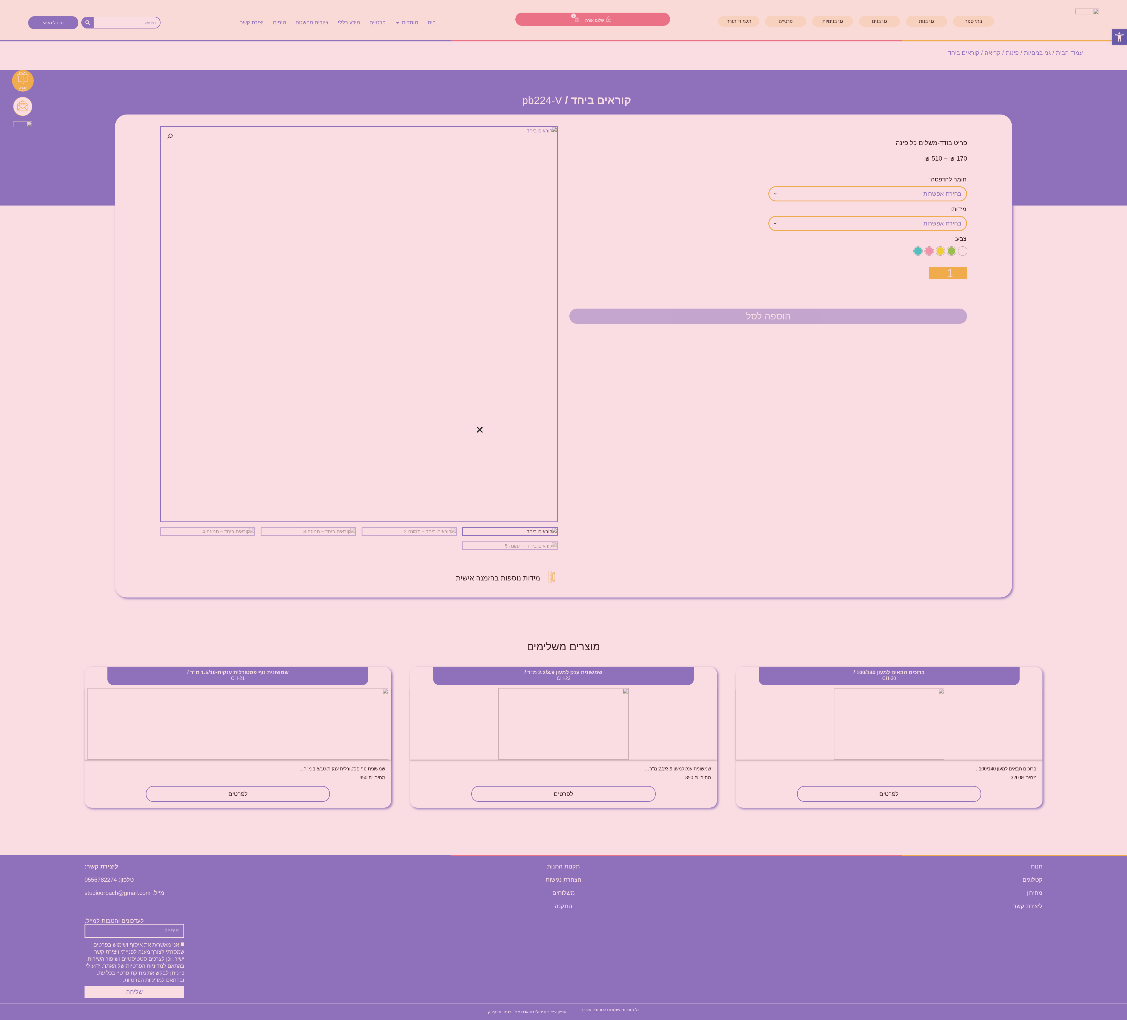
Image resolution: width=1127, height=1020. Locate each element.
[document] (563, 510)
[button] (479, 429)
